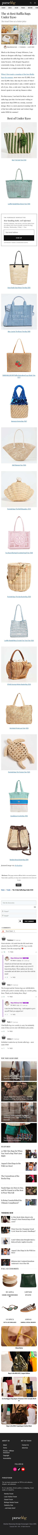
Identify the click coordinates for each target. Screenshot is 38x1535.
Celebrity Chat (8, 1505)
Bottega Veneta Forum (11, 1502)
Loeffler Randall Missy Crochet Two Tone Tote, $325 (19, 640)
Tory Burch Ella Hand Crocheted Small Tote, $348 (19, 553)
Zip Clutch (28, 1295)
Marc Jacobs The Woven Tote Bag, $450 (19, 331)
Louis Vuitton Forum (10, 1497)
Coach (3, 8)
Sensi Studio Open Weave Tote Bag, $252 (19, 288)
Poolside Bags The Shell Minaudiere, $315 (19, 509)
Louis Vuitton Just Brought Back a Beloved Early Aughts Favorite (23, 1241)
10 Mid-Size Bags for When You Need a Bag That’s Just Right (11, 1153)
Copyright (6, 1455)
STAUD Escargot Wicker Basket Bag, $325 (19, 684)
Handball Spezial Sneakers (28, 1322)
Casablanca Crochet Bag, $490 (19, 816)
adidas (28, 1319)
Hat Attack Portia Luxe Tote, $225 (19, 728)
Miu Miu (30, 8)
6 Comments (23, 47)
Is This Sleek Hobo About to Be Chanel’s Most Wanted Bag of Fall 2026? (23, 1219)
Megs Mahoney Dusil (12, 47)
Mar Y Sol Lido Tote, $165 (19, 160)
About (5, 1445)
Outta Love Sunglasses (10, 1322)
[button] (31, 3)
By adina (10, 1292)
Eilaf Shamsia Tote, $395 (19, 465)
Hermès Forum (8, 1494)
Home (2, 890)
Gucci (10, 8)
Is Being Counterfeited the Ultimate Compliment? (11, 1201)
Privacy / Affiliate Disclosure (8, 1452)
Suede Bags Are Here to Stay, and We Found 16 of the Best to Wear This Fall (12, 1190)
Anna (18, 1005)
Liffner (28, 1292)
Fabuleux (19, 960)
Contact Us (25, 1445)
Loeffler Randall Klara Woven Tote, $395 (19, 204)
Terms (5, 1448)
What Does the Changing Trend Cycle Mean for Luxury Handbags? (23, 1230)
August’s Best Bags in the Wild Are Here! (11, 1164)
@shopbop (18, 865)
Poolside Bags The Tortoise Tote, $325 (19, 772)
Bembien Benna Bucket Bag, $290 (19, 860)
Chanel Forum (8, 1499)
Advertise (25, 1448)
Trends (18, 885)
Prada (23, 8)
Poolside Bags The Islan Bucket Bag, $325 (19, 597)
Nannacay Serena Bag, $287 (19, 421)
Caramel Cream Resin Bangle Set (10, 1295)
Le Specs (10, 1319)
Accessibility (7, 1458)
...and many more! (9, 1508)
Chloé (16, 8)
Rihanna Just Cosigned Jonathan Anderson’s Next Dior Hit (22, 1262)
